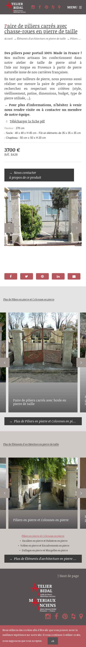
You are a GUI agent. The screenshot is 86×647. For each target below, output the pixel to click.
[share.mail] (74, 276)
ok (52, 641)
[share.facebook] (10, 276)
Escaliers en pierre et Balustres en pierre (44, 540)
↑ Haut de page (68, 576)
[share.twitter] (26, 276)
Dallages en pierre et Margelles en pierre (45, 550)
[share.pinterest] (42, 276)
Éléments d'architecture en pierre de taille (41, 38)
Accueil (8, 38)
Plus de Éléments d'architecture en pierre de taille (48, 558)
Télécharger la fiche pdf (27, 121)
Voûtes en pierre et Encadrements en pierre (44, 545)
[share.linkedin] (58, 276)
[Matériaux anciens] (43, 604)
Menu (72, 7)
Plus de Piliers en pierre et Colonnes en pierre (46, 421)
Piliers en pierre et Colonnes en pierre (41, 520)
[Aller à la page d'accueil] (15, 7)
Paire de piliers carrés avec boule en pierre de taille (39, 402)
